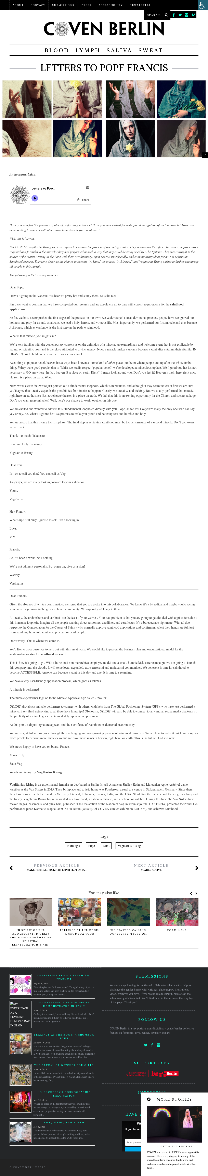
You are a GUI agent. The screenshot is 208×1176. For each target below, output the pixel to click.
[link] (173, 14)
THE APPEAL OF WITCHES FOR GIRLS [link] (64, 1065)
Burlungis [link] (73, 845)
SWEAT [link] (151, 50)
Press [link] (86, 4)
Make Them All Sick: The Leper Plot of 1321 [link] (57, 867)
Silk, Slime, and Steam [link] (64, 1122)
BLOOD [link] (57, 50)
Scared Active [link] (151, 867)
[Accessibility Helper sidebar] (203, 5)
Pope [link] (91, 845)
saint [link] (106, 845)
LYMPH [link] (88, 50)
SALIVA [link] (119, 50)
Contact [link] (37, 4)
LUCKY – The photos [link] (174, 1146)
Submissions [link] (63, 4)
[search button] (166, 15)
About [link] (18, 4)
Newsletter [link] (140, 4)
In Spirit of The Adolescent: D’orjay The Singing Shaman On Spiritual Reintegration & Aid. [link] (31, 937)
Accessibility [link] (111, 4)
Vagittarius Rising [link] (129, 845)
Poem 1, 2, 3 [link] (177, 930)
